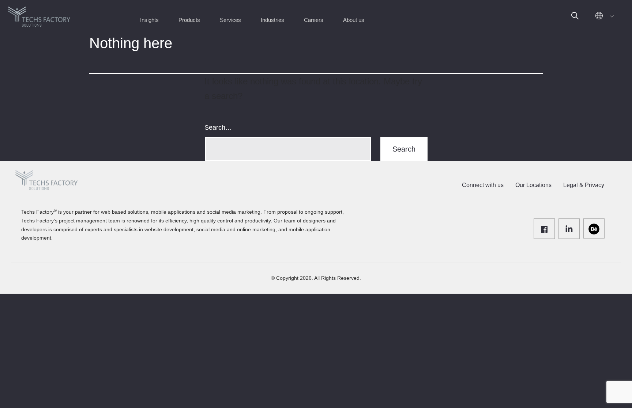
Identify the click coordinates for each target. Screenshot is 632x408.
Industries (272, 20)
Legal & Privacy (583, 185)
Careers (313, 20)
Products (189, 20)
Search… (218, 127)
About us (353, 20)
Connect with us (483, 185)
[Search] (575, 17)
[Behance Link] (594, 228)
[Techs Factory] (39, 14)
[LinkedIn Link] (569, 228)
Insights (149, 20)
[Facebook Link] (544, 228)
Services (230, 20)
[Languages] (603, 17)
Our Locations (533, 185)
